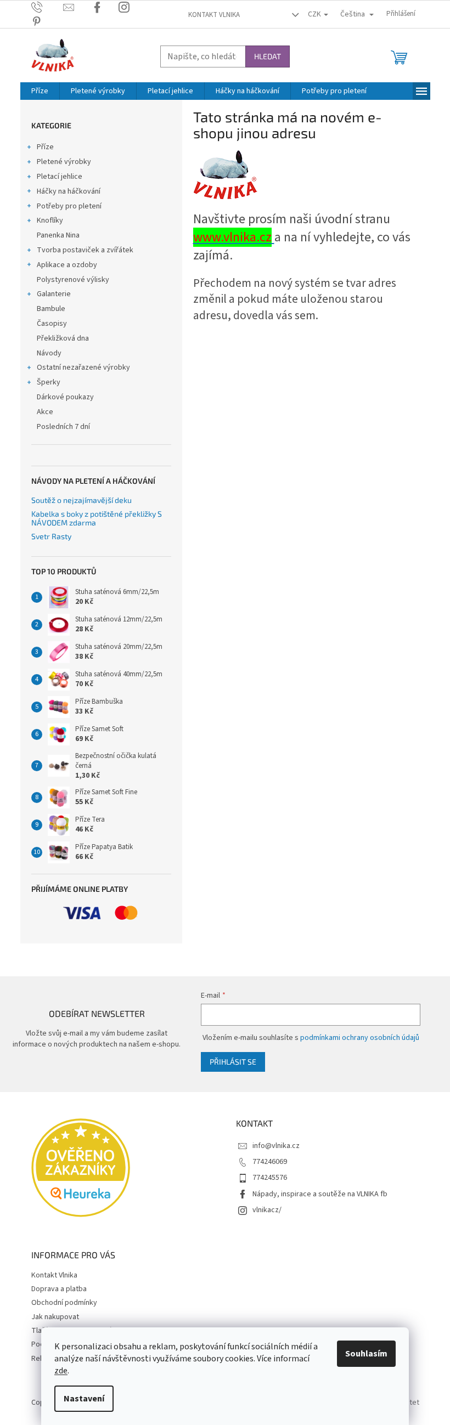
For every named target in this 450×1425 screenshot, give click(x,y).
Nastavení (84, 1399)
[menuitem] (39, 91)
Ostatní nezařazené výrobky (83, 367)
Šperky (48, 382)
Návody (49, 353)
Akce (45, 411)
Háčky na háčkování (68, 191)
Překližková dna (63, 338)
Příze (45, 147)
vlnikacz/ (267, 1210)
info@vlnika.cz (276, 1145)
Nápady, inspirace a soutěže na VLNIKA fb (319, 1194)
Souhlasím (366, 1354)
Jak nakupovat (55, 1316)
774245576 (269, 1177)
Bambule (51, 308)
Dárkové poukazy (65, 397)
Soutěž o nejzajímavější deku (81, 500)
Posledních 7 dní (63, 426)
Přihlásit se (233, 1061)
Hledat (267, 56)
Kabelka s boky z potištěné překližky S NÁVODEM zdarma (96, 518)
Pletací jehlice (59, 176)
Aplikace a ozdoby (67, 264)
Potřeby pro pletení (69, 206)
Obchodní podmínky (64, 1302)
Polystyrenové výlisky (73, 279)
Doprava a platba (59, 1288)
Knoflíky (50, 220)
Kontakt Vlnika (214, 15)
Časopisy (52, 323)
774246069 (269, 1161)
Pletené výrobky (64, 161)
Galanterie (54, 294)
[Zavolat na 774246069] (47, 7)
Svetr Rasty (51, 536)
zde (61, 1371)
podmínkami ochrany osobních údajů (359, 1037)
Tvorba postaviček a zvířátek (85, 250)
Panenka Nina (58, 235)
